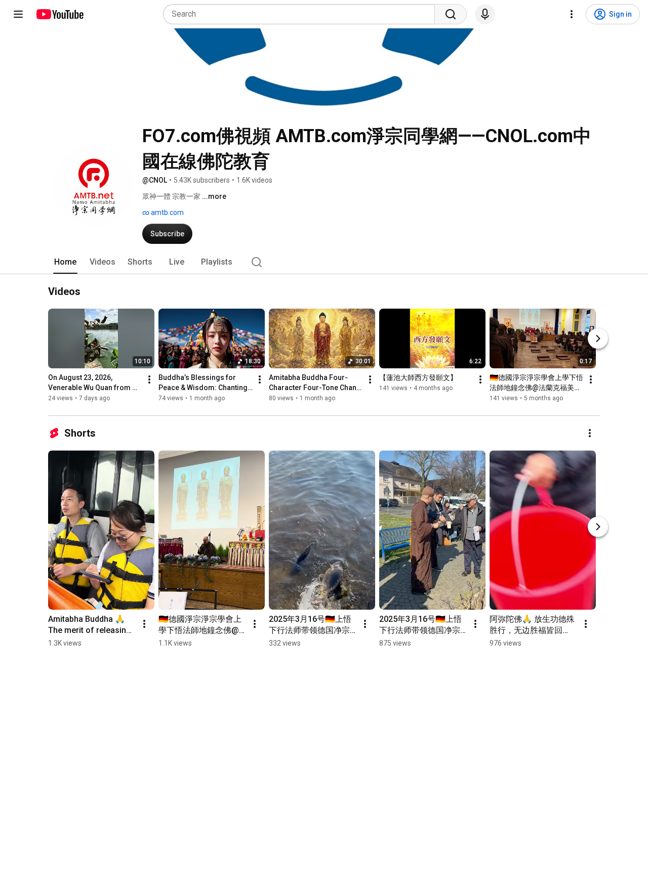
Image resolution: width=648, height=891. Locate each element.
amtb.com (166, 212)
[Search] (450, 14)
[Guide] (18, 14)
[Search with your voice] (485, 14)
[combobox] (302, 14)
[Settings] (571, 14)
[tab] (65, 262)
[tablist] (324, 262)
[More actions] (149, 380)
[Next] (598, 339)
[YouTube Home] (59, 14)
